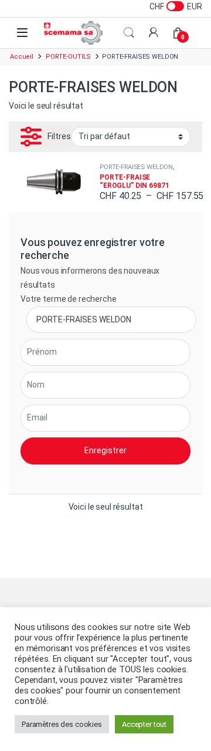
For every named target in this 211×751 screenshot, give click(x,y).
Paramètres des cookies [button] (62, 724)
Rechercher (128, 32)
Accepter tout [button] (144, 724)
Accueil (21, 56)
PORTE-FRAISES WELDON (136, 167)
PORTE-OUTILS (68, 56)
